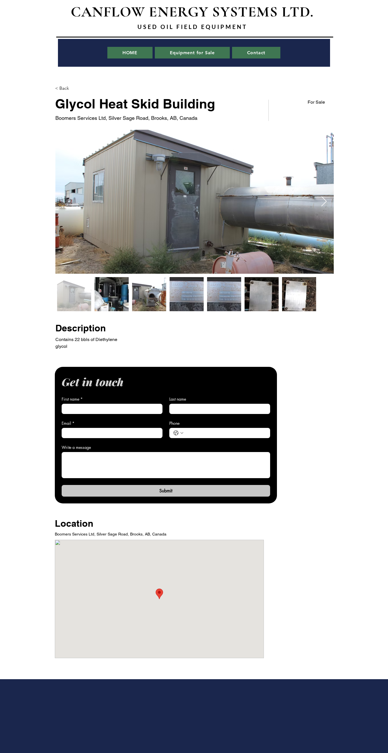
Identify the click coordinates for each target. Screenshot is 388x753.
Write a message (76, 447)
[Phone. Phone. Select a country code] (178, 433)
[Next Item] (324, 201)
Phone (174, 423)
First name (72, 399)
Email (68, 423)
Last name (177, 399)
